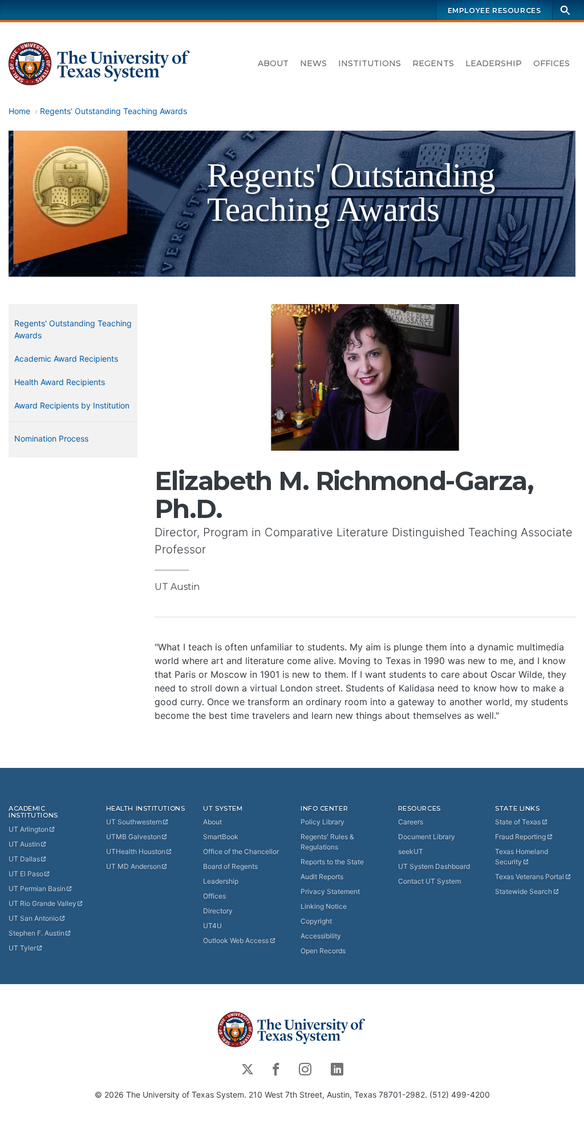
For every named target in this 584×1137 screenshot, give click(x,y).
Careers (410, 822)
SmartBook (220, 836)
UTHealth (135, 851)
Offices (551, 63)
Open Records (323, 950)
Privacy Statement (330, 891)
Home (19, 111)
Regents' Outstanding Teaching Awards (113, 111)
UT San (34, 918)
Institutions (369, 63)
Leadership (493, 63)
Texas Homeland (521, 856)
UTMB (133, 836)
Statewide (523, 891)
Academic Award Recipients (66, 358)
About (273, 63)
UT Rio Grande (42, 903)
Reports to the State (332, 861)
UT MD (133, 866)
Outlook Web (236, 940)
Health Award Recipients (59, 382)
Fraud (520, 836)
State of (518, 822)
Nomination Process (51, 438)
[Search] (565, 10)
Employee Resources (494, 10)
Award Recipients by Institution (71, 405)
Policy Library (322, 822)
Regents (433, 63)
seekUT (410, 851)
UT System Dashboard (434, 866)
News (313, 63)
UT (28, 829)
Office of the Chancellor (241, 851)
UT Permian (37, 888)
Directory (218, 911)
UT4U (212, 925)
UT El (26, 873)
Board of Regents (230, 866)
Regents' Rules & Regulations (327, 841)
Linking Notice (324, 906)
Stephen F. (36, 933)
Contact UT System (429, 881)
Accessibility (321, 936)
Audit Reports (322, 876)
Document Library (426, 836)
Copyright (316, 921)
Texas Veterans (529, 876)
